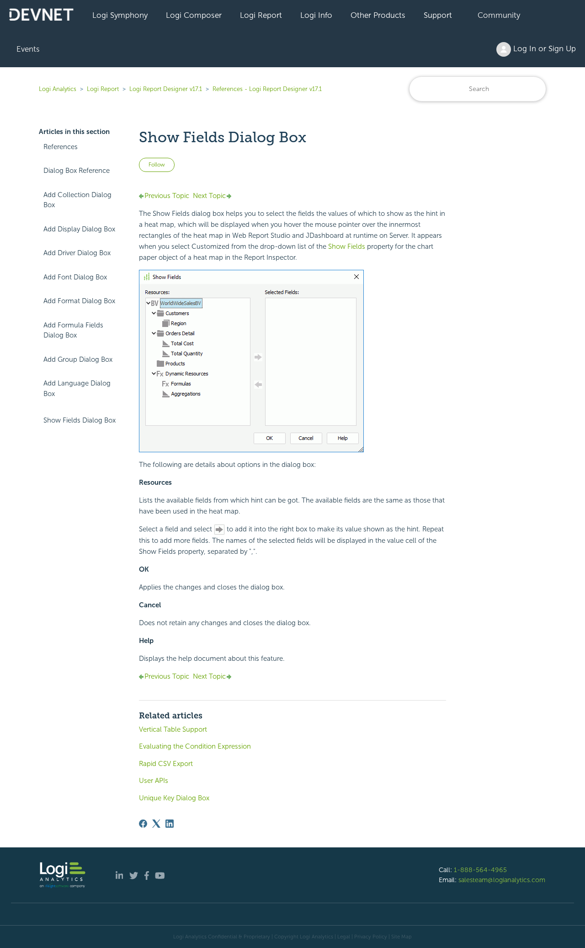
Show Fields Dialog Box (79, 420)
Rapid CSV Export (166, 764)
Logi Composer (194, 15)
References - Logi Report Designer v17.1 (267, 89)
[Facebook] (143, 823)
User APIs (153, 781)
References (60, 147)
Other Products (378, 15)
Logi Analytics (57, 89)
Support (438, 15)
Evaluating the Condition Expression (195, 746)
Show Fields (346, 246)
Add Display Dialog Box (79, 229)
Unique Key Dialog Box (174, 798)
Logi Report (261, 15)
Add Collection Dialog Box (77, 200)
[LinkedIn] (169, 823)
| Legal (342, 936)
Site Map (401, 936)
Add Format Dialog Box (79, 301)
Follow (157, 164)
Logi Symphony (120, 15)
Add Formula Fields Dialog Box (73, 330)
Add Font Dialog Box (75, 277)
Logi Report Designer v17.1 (165, 89)
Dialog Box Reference (76, 170)
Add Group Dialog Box (77, 359)
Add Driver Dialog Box (77, 253)
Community (499, 15)
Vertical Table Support (173, 729)
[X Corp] (156, 823)
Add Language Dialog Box (77, 388)
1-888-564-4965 (480, 870)
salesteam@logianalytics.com (501, 880)
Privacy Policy (370, 936)
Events (28, 49)
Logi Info (316, 15)
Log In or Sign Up (543, 48)
